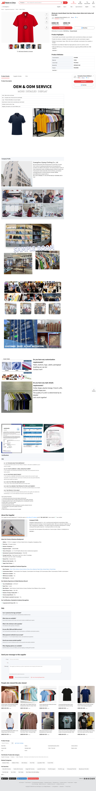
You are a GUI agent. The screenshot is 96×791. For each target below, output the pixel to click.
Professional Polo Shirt (71, 769)
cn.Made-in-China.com (60, 784)
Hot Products (21, 782)
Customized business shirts (53, 745)
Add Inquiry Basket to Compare (26, 51)
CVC (2, 750)
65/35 (26, 750)
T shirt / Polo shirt (51, 748)
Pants (28, 569)
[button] (61, 2)
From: (7, 659)
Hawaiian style (28, 748)
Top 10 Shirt (13, 772)
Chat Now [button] (85, 28)
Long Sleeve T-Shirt (41, 762)
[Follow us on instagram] (88, 778)
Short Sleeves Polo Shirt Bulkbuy (32, 772)
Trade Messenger (22, 778)
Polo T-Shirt (32, 762)
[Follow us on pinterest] (92, 778)
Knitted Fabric (46, 569)
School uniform (74, 745)
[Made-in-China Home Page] (8, 2)
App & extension (78, 6)
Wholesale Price (56, 782)
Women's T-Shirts (5, 762)
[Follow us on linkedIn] (94, 778)
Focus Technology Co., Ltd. (39, 786)
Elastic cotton (74, 748)
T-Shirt (17, 9)
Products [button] (22, 2)
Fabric (26, 745)
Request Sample (73, 30)
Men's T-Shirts (22, 9)
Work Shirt (3, 745)
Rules (94, 6)
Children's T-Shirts (15, 762)
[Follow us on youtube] (90, 778)
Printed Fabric (53, 569)
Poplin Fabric (40, 569)
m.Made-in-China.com (51, 784)
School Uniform (23, 569)
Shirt (11, 569)
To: (7, 662)
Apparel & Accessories (9, 9)
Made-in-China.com (42, 784)
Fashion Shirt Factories (18, 769)
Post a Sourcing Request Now (37, 677)
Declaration (62, 786)
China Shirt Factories (6, 769)
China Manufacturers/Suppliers (37, 782)
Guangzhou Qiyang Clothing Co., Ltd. (62, 17)
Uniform (17, 569)
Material (35, 569)
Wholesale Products (48, 782)
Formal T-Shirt (50, 762)
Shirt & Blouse (24, 762)
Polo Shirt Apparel (51, 769)
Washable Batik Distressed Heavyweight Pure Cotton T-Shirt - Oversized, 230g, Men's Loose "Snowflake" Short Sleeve (28, 732)
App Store (4, 778)
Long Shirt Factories (41, 769)
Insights (75, 782)
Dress (31, 569)
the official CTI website (32, 517)
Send (11, 677)
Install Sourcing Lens (34, 778)
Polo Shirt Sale (5, 772)
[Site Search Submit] (65, 2)
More (2, 774)
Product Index (70, 782)
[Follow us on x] (86, 778)
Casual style (3, 748)
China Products (28, 782)
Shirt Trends (20, 772)
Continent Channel (63, 782)
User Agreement (55, 786)
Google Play (12, 778)
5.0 (79, 77)
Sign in (93, 3)
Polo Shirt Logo (61, 769)
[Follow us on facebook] (84, 778)
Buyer (65, 6)
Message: (6, 666)
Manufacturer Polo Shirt (84, 769)
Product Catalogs (19, 743)
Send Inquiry (62, 27)
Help (71, 6)
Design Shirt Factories (30, 769)
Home (2, 9)
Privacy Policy (68, 786)
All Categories (6, 6)
